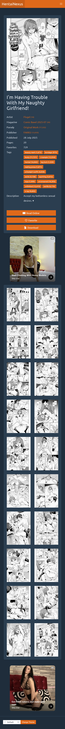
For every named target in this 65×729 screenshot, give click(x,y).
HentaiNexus (12, 4)
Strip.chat (15, 279)
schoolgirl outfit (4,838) (35, 172)
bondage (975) (51, 152)
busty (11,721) (31, 157)
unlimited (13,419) (32, 186)
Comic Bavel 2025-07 (37, 122)
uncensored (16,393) (46, 181)
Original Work (35, 127)
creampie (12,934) (47, 157)
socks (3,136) (30, 176)
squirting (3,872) (46, 176)
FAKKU (31, 132)
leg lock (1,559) (47, 162)
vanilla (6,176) (49, 186)
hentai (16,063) (31, 162)
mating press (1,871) (33, 167)
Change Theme (28, 722)
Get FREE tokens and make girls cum (29, 703)
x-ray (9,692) (30, 191)
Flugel (29, 116)
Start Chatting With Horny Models (29, 275)
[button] (61, 4)
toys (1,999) (30, 181)
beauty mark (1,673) (33, 152)
